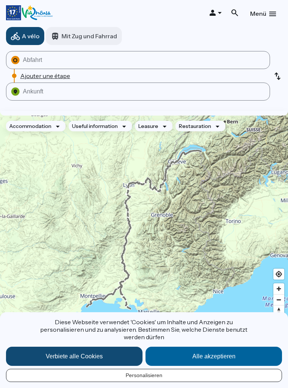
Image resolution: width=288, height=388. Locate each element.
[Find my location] (278, 274)
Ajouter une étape (45, 76)
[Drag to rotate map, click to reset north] (278, 310)
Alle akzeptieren (214, 356)
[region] (144, 229)
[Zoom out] (278, 299)
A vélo (30, 36)
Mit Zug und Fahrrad (89, 36)
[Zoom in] (278, 288)
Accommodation (30, 126)
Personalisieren (144, 375)
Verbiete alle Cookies (74, 356)
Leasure (148, 126)
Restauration (195, 126)
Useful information (95, 126)
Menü (258, 13)
